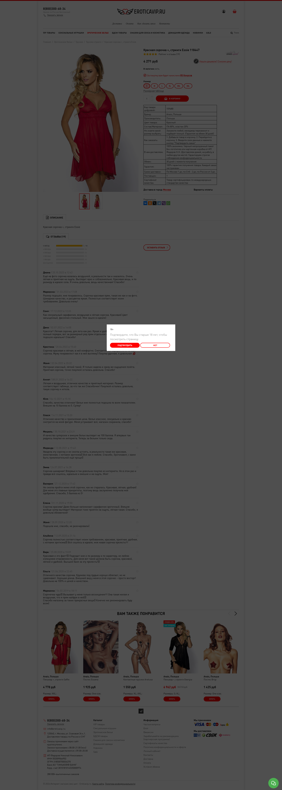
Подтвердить (125, 345)
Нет (155, 345)
